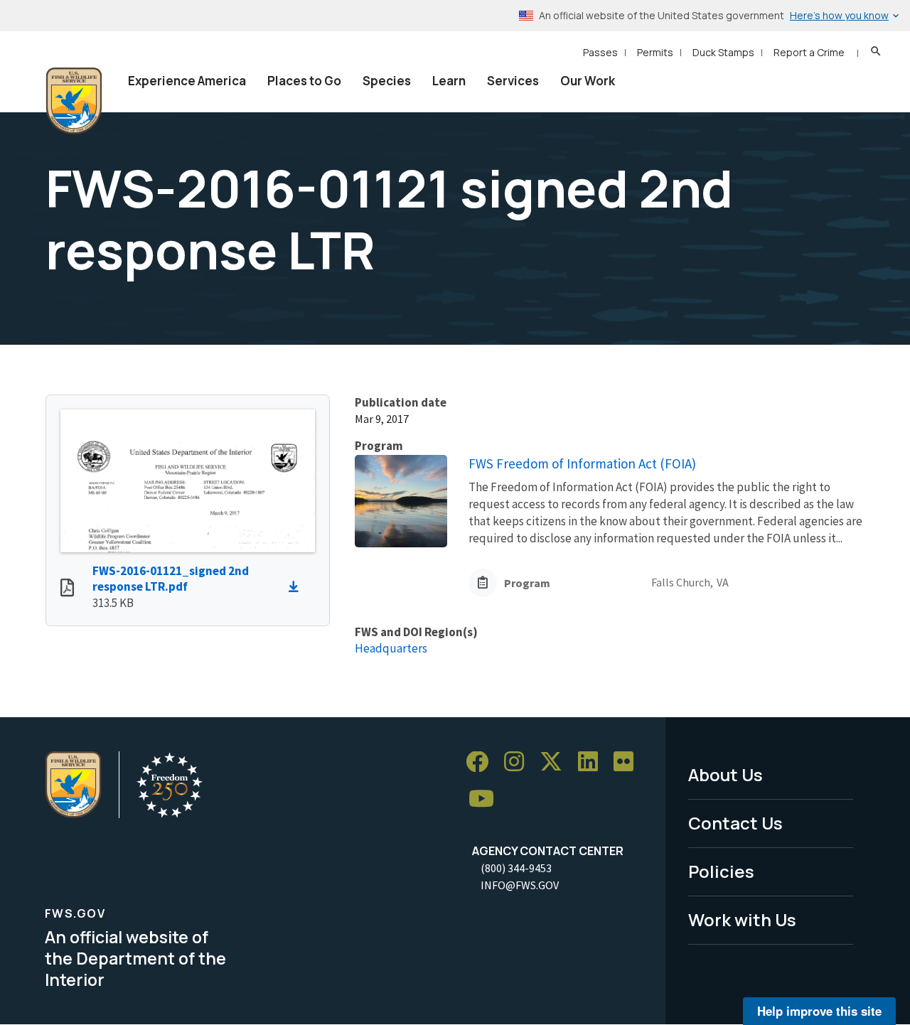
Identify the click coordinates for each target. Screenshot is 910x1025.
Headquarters (391, 648)
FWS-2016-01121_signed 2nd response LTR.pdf (170, 579)
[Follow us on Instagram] (519, 762)
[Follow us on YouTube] (486, 799)
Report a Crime (809, 52)
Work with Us (742, 919)
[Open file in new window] (67, 589)
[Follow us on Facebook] (482, 762)
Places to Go (304, 81)
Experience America (187, 81)
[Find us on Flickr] (628, 762)
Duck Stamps (723, 52)
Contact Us (735, 823)
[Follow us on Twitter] (556, 762)
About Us (725, 774)
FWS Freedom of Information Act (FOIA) (582, 463)
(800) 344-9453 (516, 868)
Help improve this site (819, 1010)
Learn (449, 81)
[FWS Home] (74, 101)
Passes (600, 52)
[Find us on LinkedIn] (593, 762)
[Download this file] (297, 587)
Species (387, 81)
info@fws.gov (520, 885)
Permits (655, 52)
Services (513, 81)
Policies (721, 871)
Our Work (587, 81)
